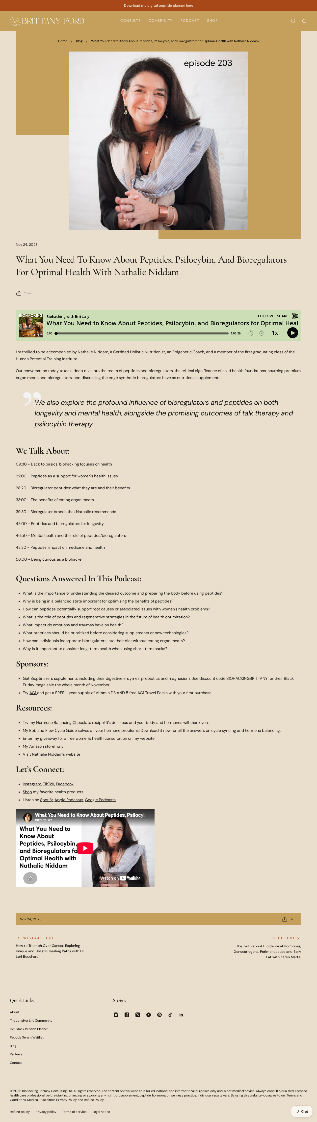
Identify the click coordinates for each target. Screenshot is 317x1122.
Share (27, 293)
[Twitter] (137, 1014)
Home (62, 41)
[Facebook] (126, 1014)
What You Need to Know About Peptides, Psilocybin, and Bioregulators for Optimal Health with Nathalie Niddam (175, 41)
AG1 (32, 692)
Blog (79, 41)
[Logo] (47, 20)
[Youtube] (148, 1014)
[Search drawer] (293, 21)
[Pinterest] (159, 1014)
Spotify (46, 799)
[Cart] (304, 21)
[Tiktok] (170, 1014)
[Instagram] (115, 1014)
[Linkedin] (181, 1014)
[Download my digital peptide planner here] (158, 5)
